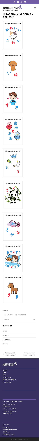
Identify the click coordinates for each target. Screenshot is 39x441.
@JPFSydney (6, 427)
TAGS (4, 375)
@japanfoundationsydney (10, 429)
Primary (6, 335)
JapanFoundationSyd (8, 434)
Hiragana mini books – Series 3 (27, 354)
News (5, 331)
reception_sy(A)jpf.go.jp (10, 411)
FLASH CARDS (7, 377)
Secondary (6, 340)
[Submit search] (34, 320)
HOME (4, 370)
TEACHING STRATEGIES (9, 380)
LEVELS (5, 372)
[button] (35, 8)
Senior (5, 344)
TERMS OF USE (7, 382)
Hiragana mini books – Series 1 (9, 354)
